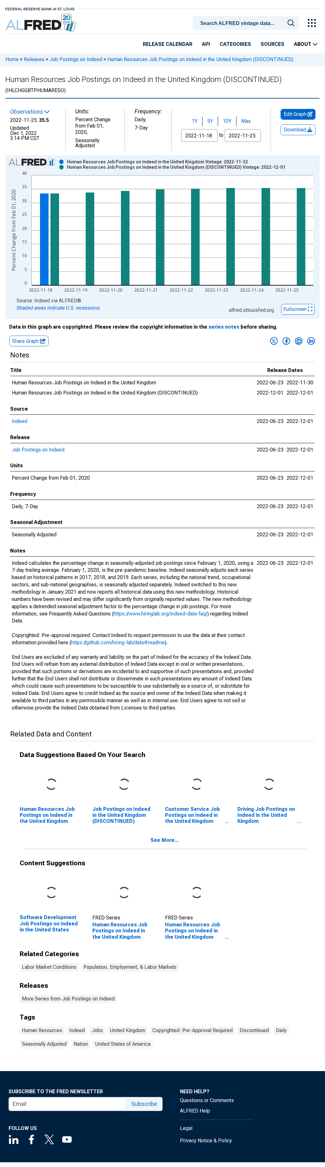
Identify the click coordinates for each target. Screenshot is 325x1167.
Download (295, 130)
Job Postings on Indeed (76, 59)
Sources (272, 44)
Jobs (97, 1030)
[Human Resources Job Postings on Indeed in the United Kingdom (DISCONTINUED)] (197, 893)
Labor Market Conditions (49, 967)
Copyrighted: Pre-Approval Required (192, 1030)
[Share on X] (274, 341)
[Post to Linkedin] (311, 341)
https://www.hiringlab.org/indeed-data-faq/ (160, 614)
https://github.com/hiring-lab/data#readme (118, 643)
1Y (194, 121)
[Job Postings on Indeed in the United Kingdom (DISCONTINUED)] (124, 784)
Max (246, 121)
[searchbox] (247, 23)
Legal (186, 1128)
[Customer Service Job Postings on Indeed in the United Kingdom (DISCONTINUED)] (197, 784)
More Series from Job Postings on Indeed (68, 999)
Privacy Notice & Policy (206, 1141)
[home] (41, 23)
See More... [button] (164, 840)
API (206, 44)
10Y (227, 121)
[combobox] (247, 22)
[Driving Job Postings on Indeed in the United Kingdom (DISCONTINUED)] (269, 784)
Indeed (19, 421)
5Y (210, 121)
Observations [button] (27, 112)
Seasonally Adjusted (44, 1044)
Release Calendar (167, 44)
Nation (81, 1044)
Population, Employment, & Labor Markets (129, 967)
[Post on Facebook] (286, 341)
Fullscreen (295, 309)
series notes (224, 327)
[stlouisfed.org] (39, 8)
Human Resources (42, 1030)
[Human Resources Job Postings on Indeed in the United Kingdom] (51, 784)
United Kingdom (127, 1030)
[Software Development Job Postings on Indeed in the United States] (51, 893)
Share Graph (26, 341)
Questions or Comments (207, 1100)
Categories (235, 44)
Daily (281, 1030)
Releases (34, 59)
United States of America (122, 1044)
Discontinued (254, 1030)
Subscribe (144, 1104)
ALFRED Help (195, 1111)
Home (12, 59)
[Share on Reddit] (298, 341)
